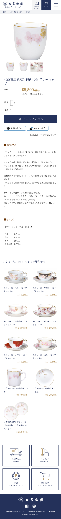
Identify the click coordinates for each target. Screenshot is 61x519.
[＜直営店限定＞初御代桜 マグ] (16, 377)
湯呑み (28, 12)
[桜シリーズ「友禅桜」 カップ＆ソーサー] (45, 277)
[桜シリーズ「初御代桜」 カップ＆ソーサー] (16, 310)
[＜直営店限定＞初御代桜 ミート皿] (45, 377)
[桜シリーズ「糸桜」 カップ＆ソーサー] (16, 277)
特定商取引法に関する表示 (36, 511)
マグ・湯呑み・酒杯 (16, 12)
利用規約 (52, 511)
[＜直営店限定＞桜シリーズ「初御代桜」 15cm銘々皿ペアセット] (16, 411)
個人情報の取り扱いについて (15, 511)
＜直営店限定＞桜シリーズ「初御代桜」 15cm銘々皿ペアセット (15, 425)
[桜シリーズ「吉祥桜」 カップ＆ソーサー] (16, 344)
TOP (4, 12)
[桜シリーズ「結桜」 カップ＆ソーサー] (45, 344)
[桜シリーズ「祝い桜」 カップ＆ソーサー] (45, 310)
